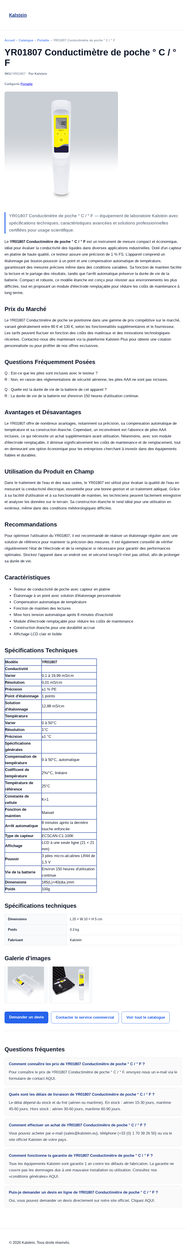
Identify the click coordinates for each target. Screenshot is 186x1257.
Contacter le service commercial (85, 1017)
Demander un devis (26, 1017)
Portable (27, 84)
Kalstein (18, 14)
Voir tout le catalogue (145, 1017)
